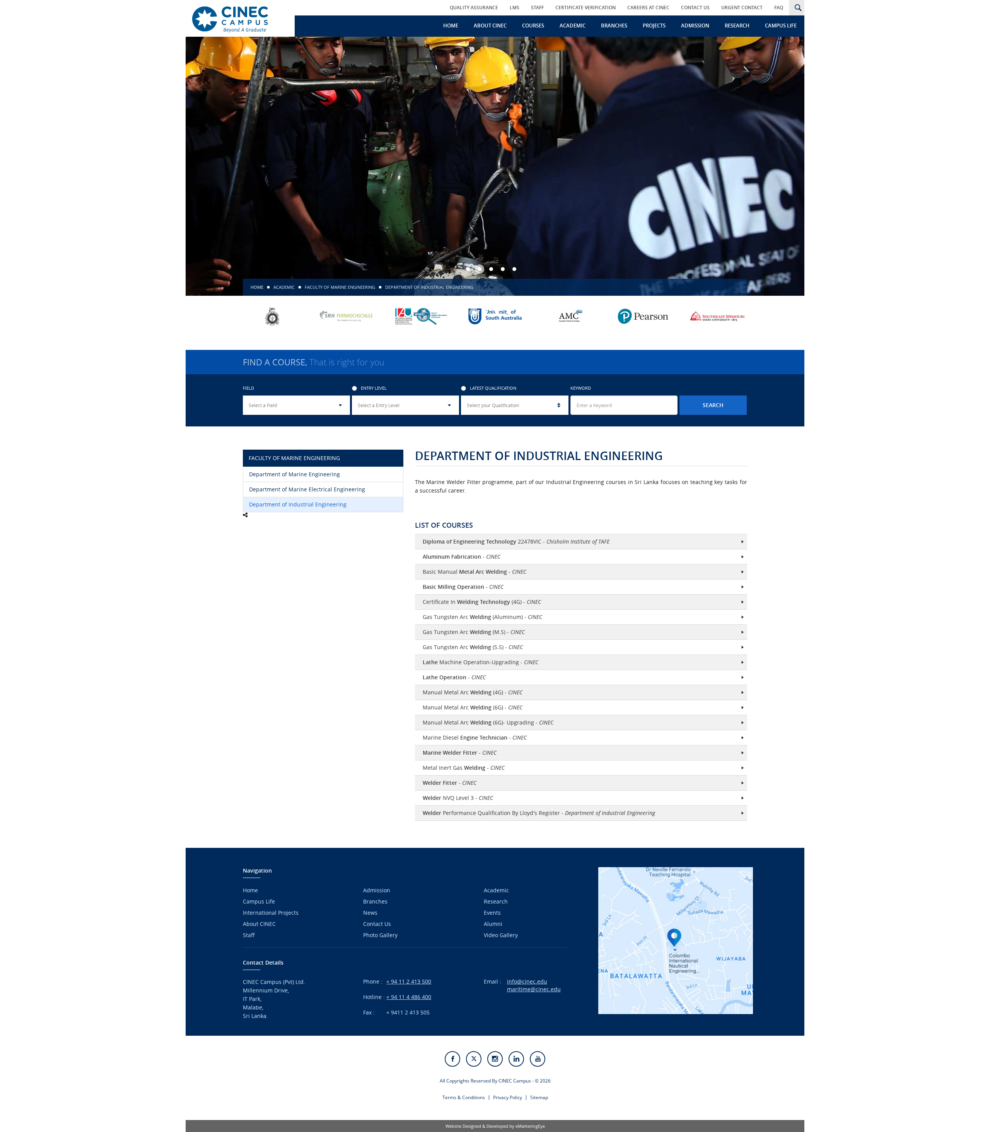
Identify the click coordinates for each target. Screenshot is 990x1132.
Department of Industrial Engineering (297, 504)
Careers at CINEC (648, 7)
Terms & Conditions (463, 1097)
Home (450, 25)
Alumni (493, 923)
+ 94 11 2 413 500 (408, 981)
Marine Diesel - (475, 737)
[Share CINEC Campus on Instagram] (495, 1059)
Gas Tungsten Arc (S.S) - (473, 647)
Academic (572, 25)
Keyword (580, 388)
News (370, 912)
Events (492, 912)
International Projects (271, 912)
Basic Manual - (474, 571)
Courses (533, 25)
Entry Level (374, 388)
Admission (695, 25)
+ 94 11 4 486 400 (408, 997)
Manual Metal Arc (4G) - (472, 692)
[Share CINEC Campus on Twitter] (473, 1059)
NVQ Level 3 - (458, 797)
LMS (514, 7)
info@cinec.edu (527, 981)
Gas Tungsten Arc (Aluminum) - (482, 617)
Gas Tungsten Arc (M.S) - (474, 632)
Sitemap (539, 1097)
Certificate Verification (585, 7)
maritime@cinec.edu (534, 989)
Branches (614, 25)
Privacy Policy (507, 1097)
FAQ (778, 7)
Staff (537, 7)
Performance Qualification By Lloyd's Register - (539, 813)
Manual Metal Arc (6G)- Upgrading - (488, 722)
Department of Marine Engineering (294, 474)
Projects (654, 25)
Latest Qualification (493, 388)
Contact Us (695, 7)
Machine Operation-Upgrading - (480, 662)
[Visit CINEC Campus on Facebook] (452, 1059)
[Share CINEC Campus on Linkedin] (516, 1059)
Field (248, 388)
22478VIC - (516, 541)
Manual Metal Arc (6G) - (472, 707)
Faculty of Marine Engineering (340, 287)
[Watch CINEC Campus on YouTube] (537, 1059)
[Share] (245, 515)
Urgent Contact (742, 7)
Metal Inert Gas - (464, 767)
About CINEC (490, 25)
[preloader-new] (237, 18)
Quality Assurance (474, 7)
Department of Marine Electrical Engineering (307, 489)
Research (737, 25)
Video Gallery (501, 935)
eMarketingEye (530, 1126)
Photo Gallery (380, 935)
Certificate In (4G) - (482, 601)
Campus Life (781, 25)
